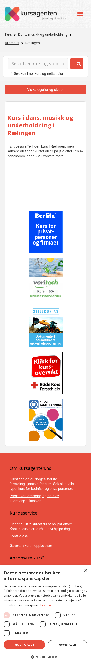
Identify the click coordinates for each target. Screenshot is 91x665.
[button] (45, 656)
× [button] (85, 570)
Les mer (46, 605)
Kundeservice (23, 513)
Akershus (12, 43)
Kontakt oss (19, 535)
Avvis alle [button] (67, 645)
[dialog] (45, 615)
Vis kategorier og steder (45, 89)
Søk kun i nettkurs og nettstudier (38, 73)
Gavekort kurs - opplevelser (31, 545)
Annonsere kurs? (27, 558)
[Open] (80, 14)
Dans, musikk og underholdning (42, 34)
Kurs (8, 34)
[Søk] (76, 63)
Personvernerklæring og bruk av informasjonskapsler (34, 498)
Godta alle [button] (24, 645)
